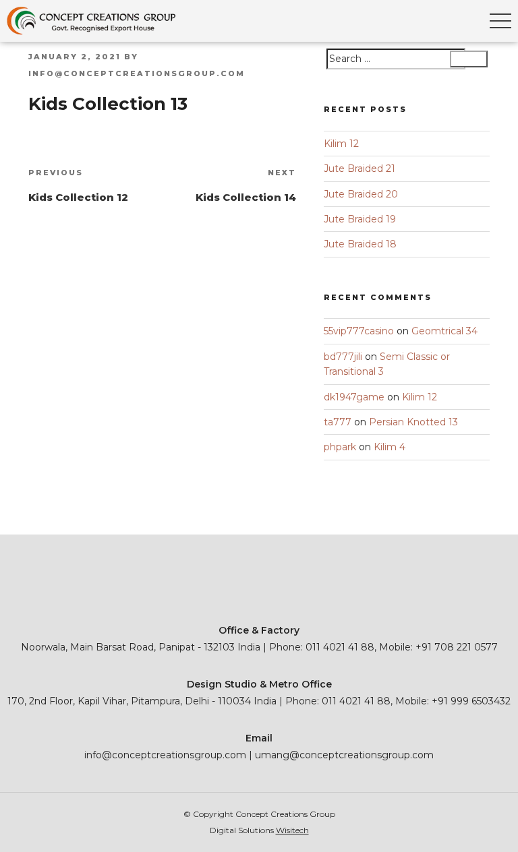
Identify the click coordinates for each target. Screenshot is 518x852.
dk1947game (354, 397)
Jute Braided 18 (360, 244)
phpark (340, 447)
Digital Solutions (259, 830)
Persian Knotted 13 (413, 422)
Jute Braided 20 (361, 194)
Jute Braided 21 (359, 168)
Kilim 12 (341, 144)
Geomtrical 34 (444, 331)
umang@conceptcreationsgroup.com (344, 755)
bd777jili (343, 357)
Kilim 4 (389, 447)
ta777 (337, 422)
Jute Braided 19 (360, 219)
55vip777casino (359, 331)
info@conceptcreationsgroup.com (136, 73)
